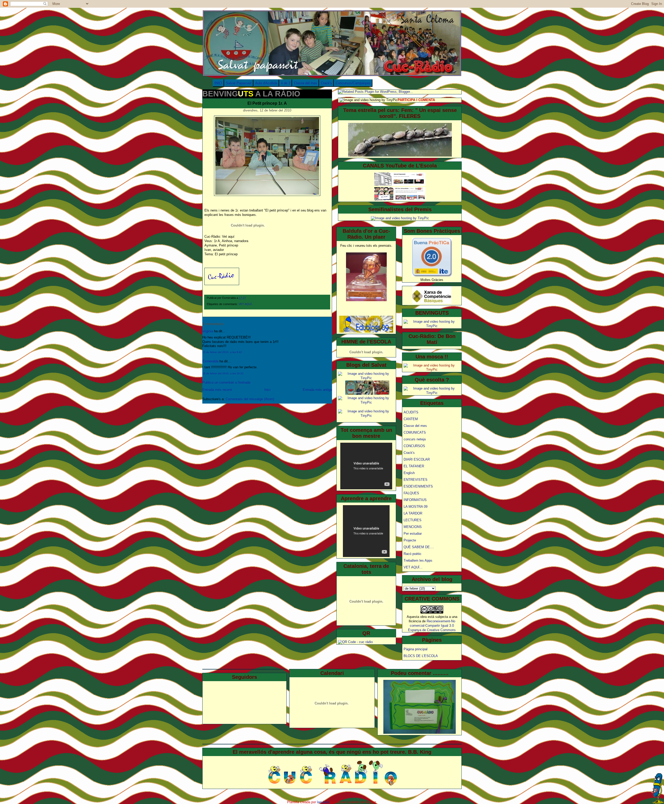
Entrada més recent (217, 390)
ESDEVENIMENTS (418, 486)
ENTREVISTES (415, 480)
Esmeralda (210, 361)
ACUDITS (411, 412)
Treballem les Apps (418, 560)
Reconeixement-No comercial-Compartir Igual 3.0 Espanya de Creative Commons (432, 625)
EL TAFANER (414, 466)
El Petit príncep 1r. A (267, 103)
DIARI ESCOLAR (417, 459)
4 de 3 (285, 83)
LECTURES (412, 520)
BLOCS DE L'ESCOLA (421, 656)
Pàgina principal (415, 649)
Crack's (326, 83)
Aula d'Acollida (266, 83)
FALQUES (411, 493)
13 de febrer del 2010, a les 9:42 (222, 352)
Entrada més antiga (317, 390)
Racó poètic (412, 554)
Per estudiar (413, 533)
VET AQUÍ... (246, 304)
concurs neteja (415, 439)
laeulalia (323, 802)
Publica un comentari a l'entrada (226, 382)
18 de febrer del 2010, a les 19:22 (223, 373)
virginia (207, 331)
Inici (267, 390)
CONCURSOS (414, 446)
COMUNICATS (415, 432)
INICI (218, 83)
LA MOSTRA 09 (415, 507)
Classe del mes (305, 83)
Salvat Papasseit (239, 83)
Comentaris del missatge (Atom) (250, 399)
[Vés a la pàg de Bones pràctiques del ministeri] (432, 275)
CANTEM (411, 419)
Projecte (410, 540)
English (409, 473)
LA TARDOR (413, 513)
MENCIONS (413, 527)
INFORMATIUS (415, 500)
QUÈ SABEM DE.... (419, 547)
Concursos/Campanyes (353, 83)
